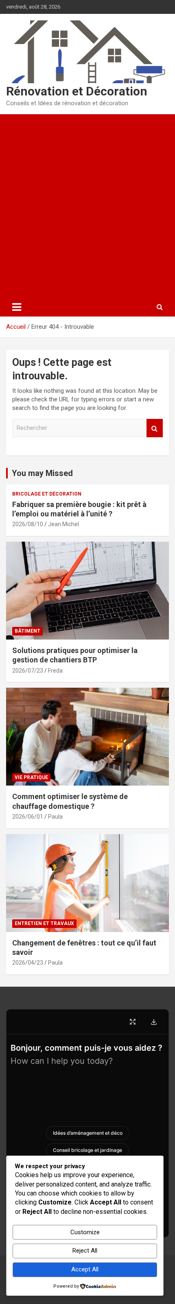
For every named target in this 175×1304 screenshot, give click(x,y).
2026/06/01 (27, 816)
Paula (55, 816)
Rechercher (155, 428)
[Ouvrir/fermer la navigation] (16, 307)
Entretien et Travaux (44, 923)
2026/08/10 (27, 524)
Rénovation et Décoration (76, 91)
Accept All (84, 1269)
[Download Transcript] (154, 1022)
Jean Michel (63, 524)
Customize (85, 1232)
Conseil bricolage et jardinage (87, 1150)
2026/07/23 (27, 670)
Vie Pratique (31, 777)
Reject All (84, 1250)
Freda (55, 670)
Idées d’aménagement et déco (87, 1133)
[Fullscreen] (133, 1022)
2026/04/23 (27, 962)
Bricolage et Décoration (46, 494)
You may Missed (42, 473)
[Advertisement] (87, 206)
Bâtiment (27, 631)
